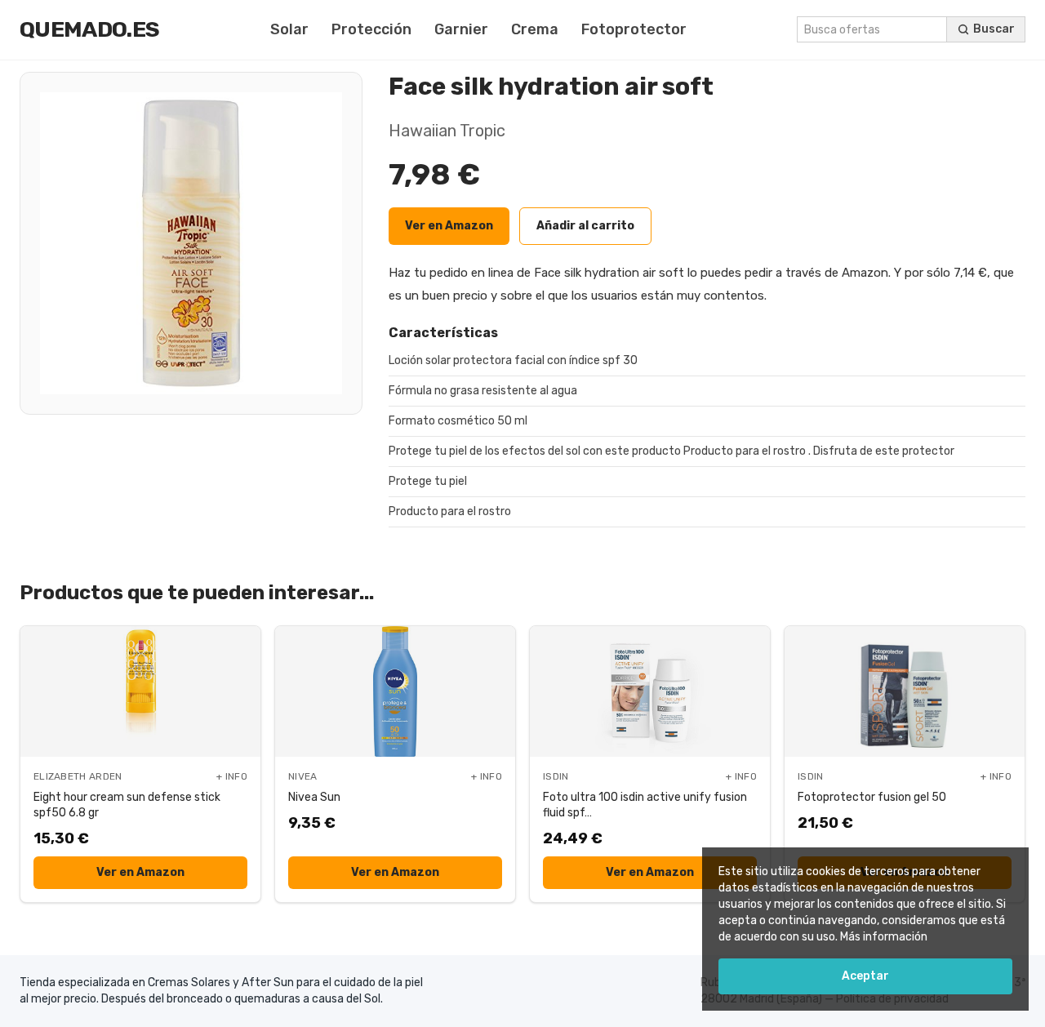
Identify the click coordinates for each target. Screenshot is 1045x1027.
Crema (534, 29)
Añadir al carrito (585, 226)
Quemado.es (89, 29)
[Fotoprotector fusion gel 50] (905, 691)
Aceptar (865, 976)
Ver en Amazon (449, 226)
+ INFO (231, 776)
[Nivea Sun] (395, 691)
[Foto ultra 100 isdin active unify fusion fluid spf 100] (650, 691)
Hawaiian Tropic (447, 130)
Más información (883, 937)
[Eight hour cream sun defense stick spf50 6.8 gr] (140, 691)
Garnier (461, 29)
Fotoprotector (634, 29)
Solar (289, 29)
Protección (371, 29)
